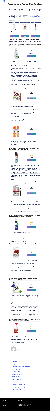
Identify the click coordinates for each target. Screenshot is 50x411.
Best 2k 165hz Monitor (15, 368)
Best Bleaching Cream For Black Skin (18, 384)
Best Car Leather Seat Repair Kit (17, 381)
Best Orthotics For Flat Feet (16, 379)
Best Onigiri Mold (14, 361)
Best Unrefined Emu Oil (15, 369)
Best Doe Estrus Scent (15, 386)
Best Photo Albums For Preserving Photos (19, 387)
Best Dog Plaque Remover (16, 389)
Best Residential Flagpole (15, 376)
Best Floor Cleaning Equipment (17, 371)
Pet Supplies (39, 7)
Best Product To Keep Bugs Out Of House (18, 364)
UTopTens (5, 400)
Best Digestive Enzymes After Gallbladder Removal (20, 366)
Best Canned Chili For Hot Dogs (17, 377)
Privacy (4, 404)
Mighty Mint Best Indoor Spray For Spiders (32, 16)
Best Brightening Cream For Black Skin (18, 382)
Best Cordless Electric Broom (16, 374)
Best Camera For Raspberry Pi (16, 359)
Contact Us (5, 405)
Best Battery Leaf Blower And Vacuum (18, 363)
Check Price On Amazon (14, 36)
